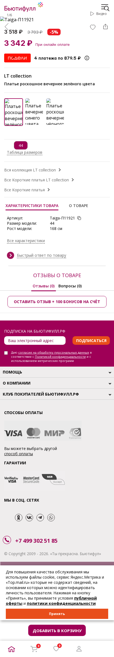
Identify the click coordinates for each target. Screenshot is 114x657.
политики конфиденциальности (61, 603)
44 (21, 145)
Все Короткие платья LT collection (36, 179)
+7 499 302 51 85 (36, 540)
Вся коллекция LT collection (30, 170)
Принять (57, 613)
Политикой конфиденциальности (60, 356)
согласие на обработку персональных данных (53, 352)
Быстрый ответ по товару (41, 255)
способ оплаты (18, 453)
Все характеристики (26, 240)
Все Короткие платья (24, 189)
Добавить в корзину (57, 630)
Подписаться (91, 340)
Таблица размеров (24, 152)
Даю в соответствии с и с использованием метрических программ (51, 356)
